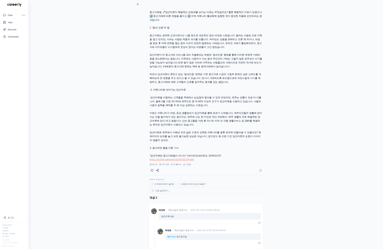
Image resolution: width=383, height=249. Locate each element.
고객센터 (5, 228)
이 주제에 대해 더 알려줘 (164, 184)
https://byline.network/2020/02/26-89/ (172, 159)
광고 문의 (5, 236)
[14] (152, 170)
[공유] (157, 170)
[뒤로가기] (138, 4)
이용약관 (5, 231)
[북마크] (260, 170)
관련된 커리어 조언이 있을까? (194, 184)
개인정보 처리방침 (8, 233)
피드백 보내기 (7, 225)
